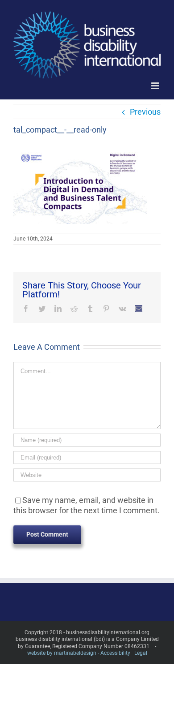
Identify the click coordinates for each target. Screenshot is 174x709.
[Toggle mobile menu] (156, 85)
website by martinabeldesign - (63, 653)
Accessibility (115, 653)
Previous (145, 111)
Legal (140, 653)
